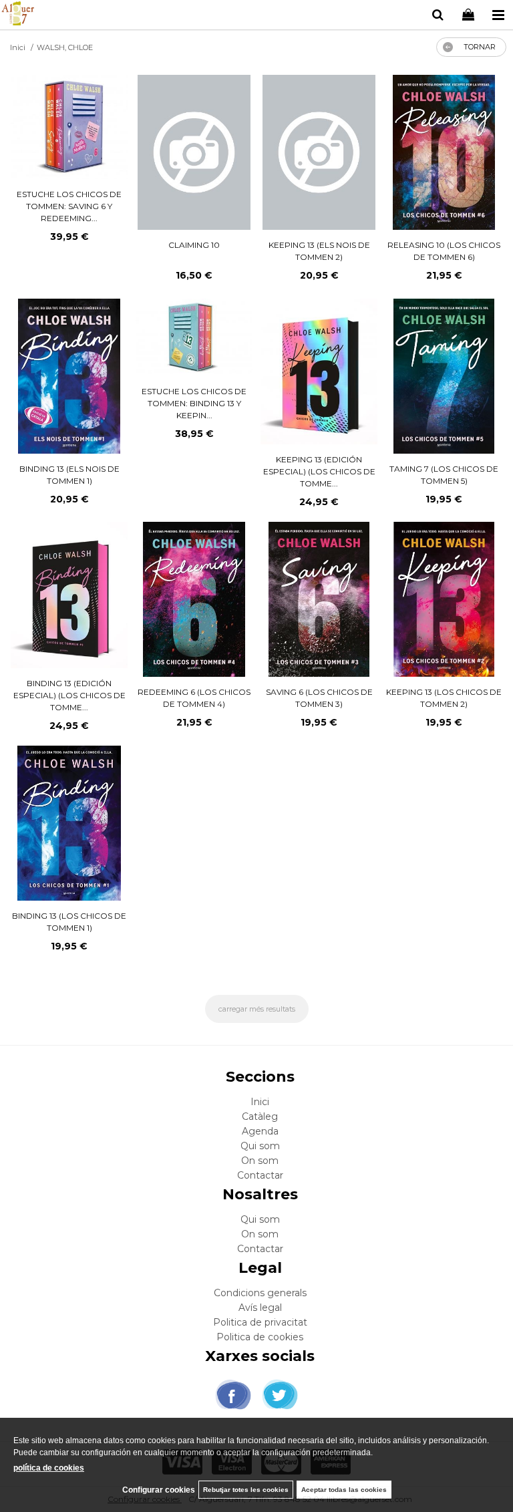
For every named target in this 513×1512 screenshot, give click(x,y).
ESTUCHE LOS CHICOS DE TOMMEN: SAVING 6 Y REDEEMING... (69, 206)
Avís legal (260, 1308)
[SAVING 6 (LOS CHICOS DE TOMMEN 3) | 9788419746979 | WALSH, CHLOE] (319, 599)
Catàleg (260, 1116)
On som (260, 1161)
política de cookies (48, 1468)
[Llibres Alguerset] (17, 15)
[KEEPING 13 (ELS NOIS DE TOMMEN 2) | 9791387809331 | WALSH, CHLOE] (319, 152)
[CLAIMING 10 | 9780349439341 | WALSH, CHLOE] (194, 152)
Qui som (260, 1146)
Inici (259, 1102)
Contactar (260, 1175)
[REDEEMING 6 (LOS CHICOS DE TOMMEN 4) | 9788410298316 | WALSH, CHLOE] (194, 599)
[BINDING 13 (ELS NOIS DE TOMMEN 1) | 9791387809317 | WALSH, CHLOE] (69, 376)
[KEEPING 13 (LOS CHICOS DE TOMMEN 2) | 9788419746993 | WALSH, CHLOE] (444, 599)
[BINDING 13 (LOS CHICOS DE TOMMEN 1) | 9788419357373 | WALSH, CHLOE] (69, 823)
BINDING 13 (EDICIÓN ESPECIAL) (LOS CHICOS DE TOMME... (69, 695)
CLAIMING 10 (194, 245)
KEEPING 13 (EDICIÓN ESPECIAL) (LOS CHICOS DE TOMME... (319, 471)
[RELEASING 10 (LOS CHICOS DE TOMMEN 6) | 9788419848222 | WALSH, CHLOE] (444, 152)
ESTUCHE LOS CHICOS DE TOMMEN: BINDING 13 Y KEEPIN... (194, 403)
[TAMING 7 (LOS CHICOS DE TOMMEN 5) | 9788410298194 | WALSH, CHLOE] (443, 376)
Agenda (260, 1131)
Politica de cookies (259, 1337)
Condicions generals (260, 1293)
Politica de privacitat (260, 1322)
